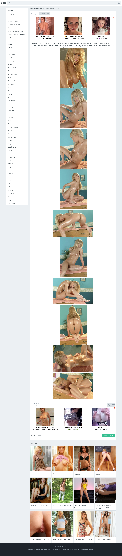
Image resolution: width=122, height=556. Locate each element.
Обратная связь (57, 546)
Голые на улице (44, 13)
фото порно (74, 549)
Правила (66, 546)
